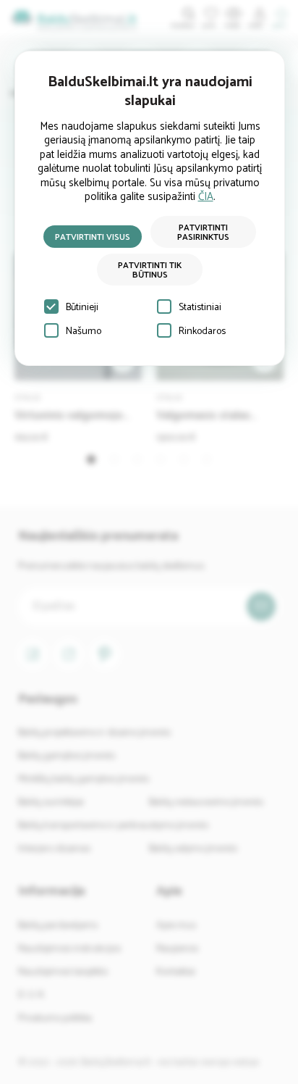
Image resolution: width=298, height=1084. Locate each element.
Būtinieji (82, 307)
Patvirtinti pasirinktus (203, 232)
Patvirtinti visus (92, 237)
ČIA (205, 197)
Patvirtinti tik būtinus (150, 270)
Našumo (83, 331)
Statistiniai (200, 307)
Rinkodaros (202, 331)
